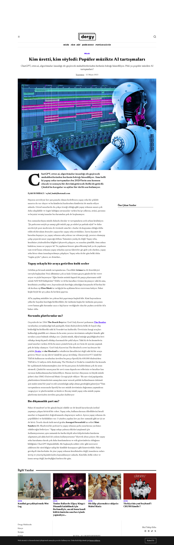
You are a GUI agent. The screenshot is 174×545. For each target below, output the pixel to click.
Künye (20, 528)
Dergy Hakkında (25, 525)
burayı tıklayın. (95, 540)
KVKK (20, 536)
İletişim (21, 532)
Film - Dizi (75, 45)
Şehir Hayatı (88, 45)
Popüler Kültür (103, 45)
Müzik (66, 45)
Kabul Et (150, 541)
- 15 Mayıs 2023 (87, 75)
